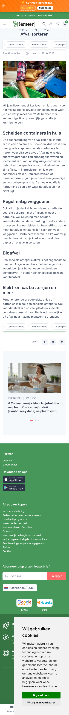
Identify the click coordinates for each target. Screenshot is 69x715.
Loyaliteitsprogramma (15, 519)
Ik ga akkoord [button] (41, 695)
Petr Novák (14, 398)
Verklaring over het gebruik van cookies (25, 539)
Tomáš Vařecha (11, 53)
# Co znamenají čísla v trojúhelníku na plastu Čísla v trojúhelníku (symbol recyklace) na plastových (33, 407)
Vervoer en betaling (13, 511)
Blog (37, 30)
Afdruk (6, 547)
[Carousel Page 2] (35, 420)
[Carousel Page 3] (38, 420)
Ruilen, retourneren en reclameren (22, 515)
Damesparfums (15, 44)
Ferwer (26, 30)
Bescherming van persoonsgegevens (24, 543)
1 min (33, 53)
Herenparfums (39, 44)
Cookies (7, 551)
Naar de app (45, 8)
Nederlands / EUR (21, 588)
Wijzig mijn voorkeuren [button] (41, 702)
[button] (14, 479)
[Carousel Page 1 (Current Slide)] (31, 420)
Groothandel (10, 464)
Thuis (47, 30)
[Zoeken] (44, 24)
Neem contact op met (15, 523)
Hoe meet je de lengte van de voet (22, 535)
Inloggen (56, 576)
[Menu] (4, 24)
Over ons (8, 460)
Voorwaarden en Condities (17, 527)
